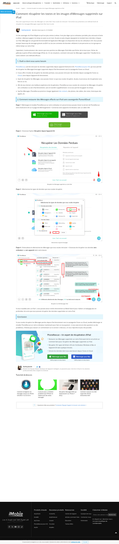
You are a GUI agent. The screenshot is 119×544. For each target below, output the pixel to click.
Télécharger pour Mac (83, 357)
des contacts (63, 91)
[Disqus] (59, 435)
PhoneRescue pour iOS (82, 67)
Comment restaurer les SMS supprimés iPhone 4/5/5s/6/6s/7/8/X (88, 393)
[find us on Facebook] (9, 527)
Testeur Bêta (69, 524)
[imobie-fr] (11, 3)
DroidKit (36, 517)
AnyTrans (37, 520)
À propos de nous (86, 514)
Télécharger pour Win (59, 357)
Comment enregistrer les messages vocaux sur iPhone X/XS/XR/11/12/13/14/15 (25, 393)
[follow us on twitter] (12, 527)
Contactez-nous (86, 517)
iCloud (20, 75)
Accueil (17, 8)
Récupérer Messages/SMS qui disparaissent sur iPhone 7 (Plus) (68, 393)
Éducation (68, 520)
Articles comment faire (72, 517)
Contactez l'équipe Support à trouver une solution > (71, 405)
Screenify (52, 514)
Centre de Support (70, 514)
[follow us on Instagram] (19, 527)
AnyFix (36, 527)
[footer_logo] (15, 517)
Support (109, 3)
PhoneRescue (20, 67)
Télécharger (100, 3)
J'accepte (85, 542)
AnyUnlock (37, 514)
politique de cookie (75, 542)
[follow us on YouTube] (15, 527)
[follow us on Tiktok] (22, 527)
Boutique (91, 3)
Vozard (51, 520)
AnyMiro (51, 527)
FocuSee (51, 524)
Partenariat (84, 520)
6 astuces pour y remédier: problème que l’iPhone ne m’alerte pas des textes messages (46, 394)
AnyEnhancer (53, 517)
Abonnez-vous (112, 514)
